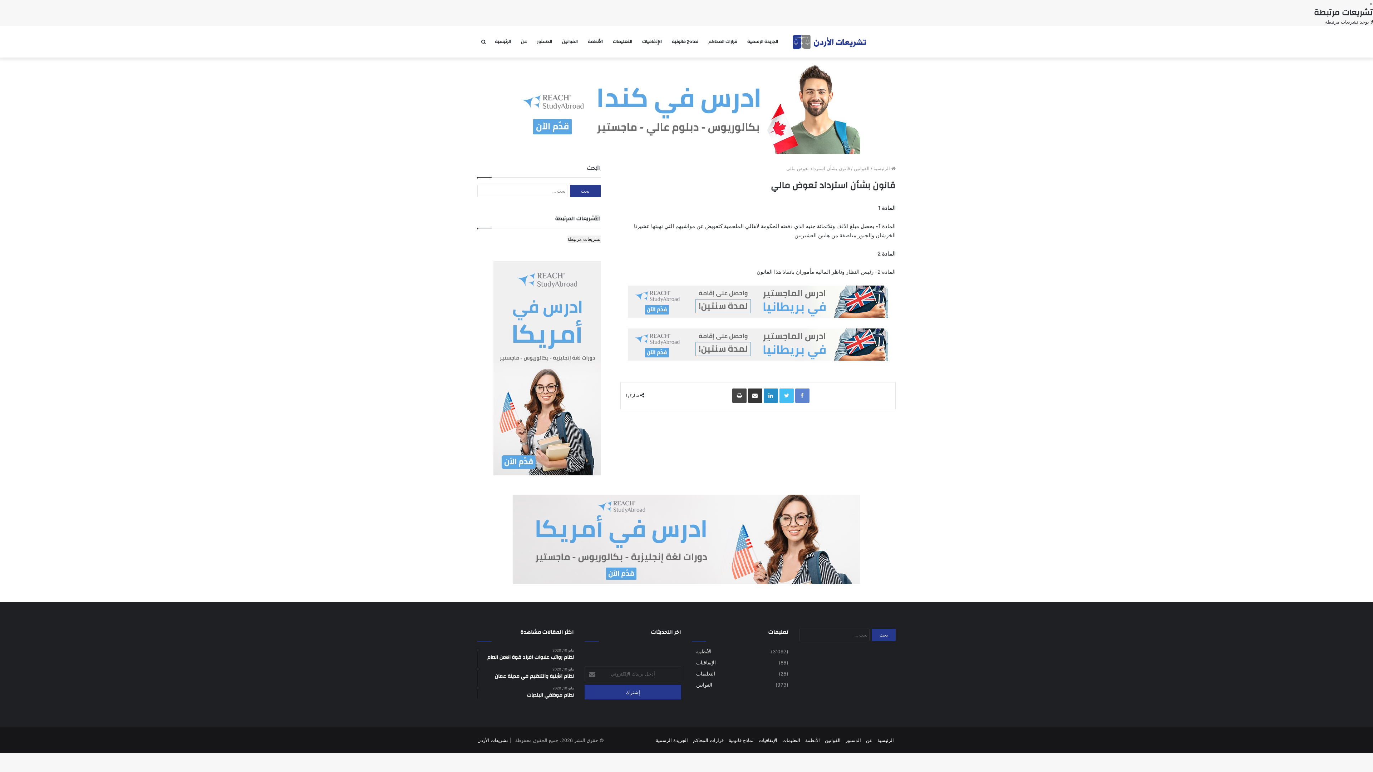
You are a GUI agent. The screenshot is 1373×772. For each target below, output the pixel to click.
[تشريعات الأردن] (830, 41)
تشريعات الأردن (492, 740)
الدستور (544, 41)
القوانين (570, 41)
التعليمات (622, 41)
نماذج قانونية (685, 41)
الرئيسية (503, 41)
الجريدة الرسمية (762, 41)
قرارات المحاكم (722, 41)
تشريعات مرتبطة (584, 239)
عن (524, 41)
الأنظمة (595, 41)
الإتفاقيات (652, 41)
